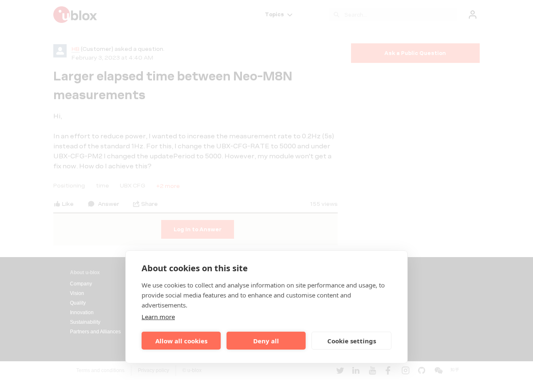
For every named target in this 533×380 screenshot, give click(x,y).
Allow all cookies (181, 341)
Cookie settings (351, 341)
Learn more (158, 316)
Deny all (266, 341)
